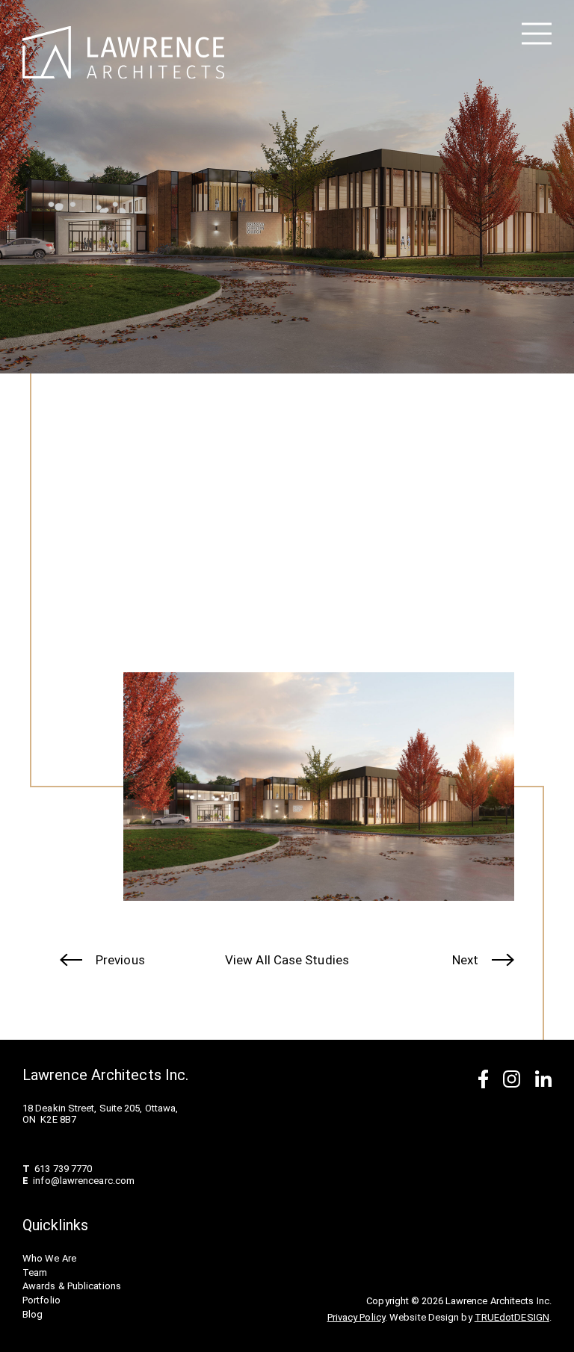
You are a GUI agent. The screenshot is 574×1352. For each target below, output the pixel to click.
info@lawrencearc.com (84, 1180)
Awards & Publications (71, 1285)
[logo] (123, 52)
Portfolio (41, 1300)
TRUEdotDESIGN (512, 1317)
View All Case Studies (287, 959)
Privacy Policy (356, 1317)
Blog (32, 1314)
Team (34, 1272)
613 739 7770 (63, 1168)
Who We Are (49, 1258)
